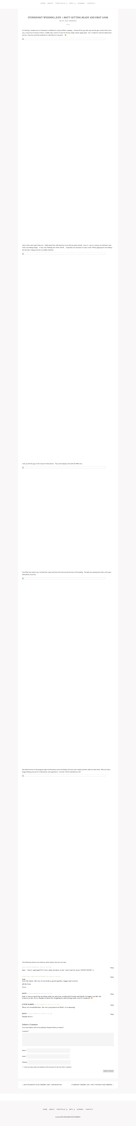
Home (43, 3)
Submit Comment (108, 1071)
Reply (112, 968)
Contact (91, 3)
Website (24, 1062)
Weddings (73, 20)
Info (71, 3)
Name (24, 1051)
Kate (24, 993)
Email (24, 1056)
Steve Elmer (28, 1004)
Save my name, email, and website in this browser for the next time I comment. (48, 1067)
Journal (81, 3)
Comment (25, 1031)
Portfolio (60, 3)
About (50, 3)
